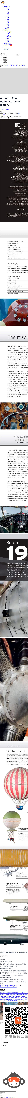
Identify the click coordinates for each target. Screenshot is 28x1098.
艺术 (8, 41)
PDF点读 (4, 994)
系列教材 (9, 32)
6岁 (8, 13)
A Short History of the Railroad (8, 985)
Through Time (9, 997)
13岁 (8, 24)
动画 (11, 993)
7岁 (8, 14)
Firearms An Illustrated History (8, 987)
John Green (21, 997)
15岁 (8, 27)
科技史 (7, 110)
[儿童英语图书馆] (3, 4)
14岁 (8, 25)
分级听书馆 (8, 45)
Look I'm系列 (20, 999)
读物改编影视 (6, 993)
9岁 (8, 17)
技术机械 (2, 110)
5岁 (8, 11)
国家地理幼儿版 (12, 1000)
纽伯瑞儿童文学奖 (17, 993)
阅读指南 (15, 997)
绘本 (8, 33)
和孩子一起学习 (21, 994)
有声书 (1, 993)
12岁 (8, 22)
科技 (8, 38)
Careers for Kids (12, 999)
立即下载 (2, 114)
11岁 (8, 21)
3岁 (8, 8)
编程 (8, 40)
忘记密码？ (12, 1097)
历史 (8, 35)
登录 (19, 113)
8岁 (8, 16)
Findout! (6, 1000)
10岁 (8, 19)
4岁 (8, 9)
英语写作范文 (7, 43)
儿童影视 (6, 29)
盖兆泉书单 (7, 6)
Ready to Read (20, 1000)
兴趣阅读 (6, 30)
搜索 (18, 55)
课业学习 (9, 37)
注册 (7, 1097)
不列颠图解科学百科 (12, 994)
